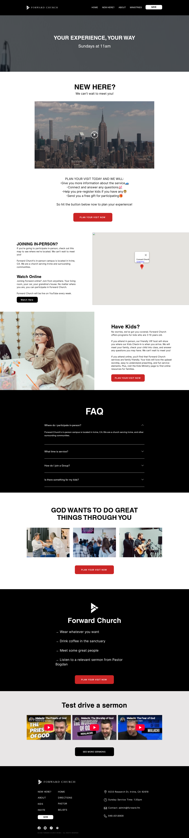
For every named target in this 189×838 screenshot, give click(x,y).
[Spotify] (57, 828)
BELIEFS (62, 809)
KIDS (40, 803)
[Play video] (94, 134)
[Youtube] (45, 828)
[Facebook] (39, 828)
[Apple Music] (51, 828)
